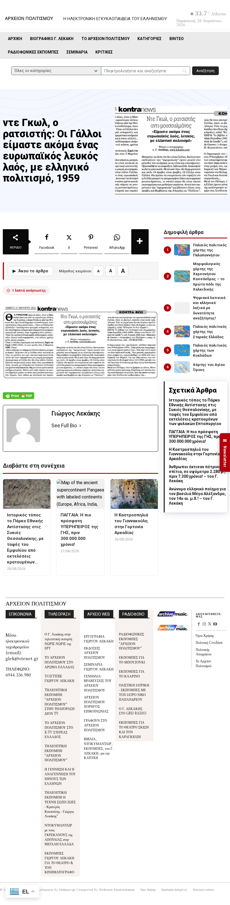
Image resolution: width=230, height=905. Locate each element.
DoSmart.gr (67, 889)
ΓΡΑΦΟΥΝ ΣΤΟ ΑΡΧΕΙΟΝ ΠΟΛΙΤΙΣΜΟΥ (95, 725)
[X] (210, 624)
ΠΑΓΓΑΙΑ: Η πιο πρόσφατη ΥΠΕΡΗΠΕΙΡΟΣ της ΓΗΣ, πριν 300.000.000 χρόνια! (195, 437)
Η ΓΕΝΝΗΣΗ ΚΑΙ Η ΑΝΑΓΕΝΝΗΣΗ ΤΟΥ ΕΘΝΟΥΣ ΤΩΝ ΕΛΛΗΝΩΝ (60, 776)
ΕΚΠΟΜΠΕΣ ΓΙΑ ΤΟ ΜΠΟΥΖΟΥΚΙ (132, 659)
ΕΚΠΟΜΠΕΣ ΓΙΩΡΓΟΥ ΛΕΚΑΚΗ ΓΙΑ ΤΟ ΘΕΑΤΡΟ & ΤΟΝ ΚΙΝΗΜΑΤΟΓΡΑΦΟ (59, 862)
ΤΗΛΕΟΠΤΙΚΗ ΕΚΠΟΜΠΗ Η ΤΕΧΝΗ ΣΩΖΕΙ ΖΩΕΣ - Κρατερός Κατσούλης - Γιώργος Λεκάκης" (60, 804)
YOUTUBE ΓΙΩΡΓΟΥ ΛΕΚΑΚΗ (59, 678)
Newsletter (225, 452)
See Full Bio (64, 425)
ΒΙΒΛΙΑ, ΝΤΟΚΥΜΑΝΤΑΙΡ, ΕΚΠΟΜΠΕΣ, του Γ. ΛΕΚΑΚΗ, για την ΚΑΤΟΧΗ (98, 748)
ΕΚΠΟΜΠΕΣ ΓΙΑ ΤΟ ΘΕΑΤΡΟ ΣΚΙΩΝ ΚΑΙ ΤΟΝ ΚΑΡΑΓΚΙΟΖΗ (134, 729)
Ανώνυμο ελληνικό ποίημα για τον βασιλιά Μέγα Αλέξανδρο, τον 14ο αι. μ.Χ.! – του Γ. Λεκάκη (197, 496)
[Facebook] (198, 624)
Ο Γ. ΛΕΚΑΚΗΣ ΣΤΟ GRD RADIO (132, 711)
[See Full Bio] (80, 426)
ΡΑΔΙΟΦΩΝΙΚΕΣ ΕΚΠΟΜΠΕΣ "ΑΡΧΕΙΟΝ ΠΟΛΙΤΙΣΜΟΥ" (131, 641)
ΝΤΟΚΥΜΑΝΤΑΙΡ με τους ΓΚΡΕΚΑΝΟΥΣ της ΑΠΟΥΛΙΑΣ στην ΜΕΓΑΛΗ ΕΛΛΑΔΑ (59, 834)
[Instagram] (204, 624)
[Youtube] (215, 624)
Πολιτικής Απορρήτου (203, 651)
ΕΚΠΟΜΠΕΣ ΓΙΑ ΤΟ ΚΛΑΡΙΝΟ (131, 673)
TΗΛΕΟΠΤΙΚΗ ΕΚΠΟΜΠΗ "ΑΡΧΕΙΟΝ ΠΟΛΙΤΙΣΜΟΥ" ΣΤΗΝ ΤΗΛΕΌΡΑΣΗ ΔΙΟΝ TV (60, 701)
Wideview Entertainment (117, 889)
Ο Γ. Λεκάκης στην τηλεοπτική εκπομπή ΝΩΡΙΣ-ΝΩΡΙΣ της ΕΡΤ (58, 641)
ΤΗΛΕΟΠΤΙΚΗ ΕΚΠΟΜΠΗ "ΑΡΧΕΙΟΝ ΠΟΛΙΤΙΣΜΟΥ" (56, 752)
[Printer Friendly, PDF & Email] (18, 398)
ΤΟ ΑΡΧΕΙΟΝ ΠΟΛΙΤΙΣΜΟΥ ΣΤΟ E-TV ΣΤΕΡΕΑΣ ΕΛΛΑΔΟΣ (59, 729)
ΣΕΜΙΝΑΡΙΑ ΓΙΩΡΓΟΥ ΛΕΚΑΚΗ (99, 666)
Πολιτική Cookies (209, 642)
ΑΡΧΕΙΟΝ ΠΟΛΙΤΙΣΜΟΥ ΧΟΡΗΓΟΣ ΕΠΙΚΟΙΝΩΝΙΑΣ (96, 704)
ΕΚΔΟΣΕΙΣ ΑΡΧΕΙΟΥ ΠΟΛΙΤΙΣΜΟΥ (94, 653)
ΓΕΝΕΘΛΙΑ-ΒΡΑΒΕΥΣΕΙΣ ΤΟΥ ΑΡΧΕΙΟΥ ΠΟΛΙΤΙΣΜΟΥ (98, 683)
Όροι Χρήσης (205, 635)
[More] (140, 241)
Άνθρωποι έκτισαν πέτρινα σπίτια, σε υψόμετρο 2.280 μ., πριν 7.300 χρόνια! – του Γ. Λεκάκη (197, 474)
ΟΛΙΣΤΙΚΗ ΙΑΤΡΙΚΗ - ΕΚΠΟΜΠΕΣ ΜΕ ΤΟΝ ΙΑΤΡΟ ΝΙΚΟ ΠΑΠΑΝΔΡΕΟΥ (134, 692)
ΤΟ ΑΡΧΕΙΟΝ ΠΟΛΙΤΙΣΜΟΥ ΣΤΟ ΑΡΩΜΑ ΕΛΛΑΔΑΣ (59, 662)
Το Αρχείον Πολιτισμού (203, 663)
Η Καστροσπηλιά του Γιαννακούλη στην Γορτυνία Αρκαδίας (194, 454)
